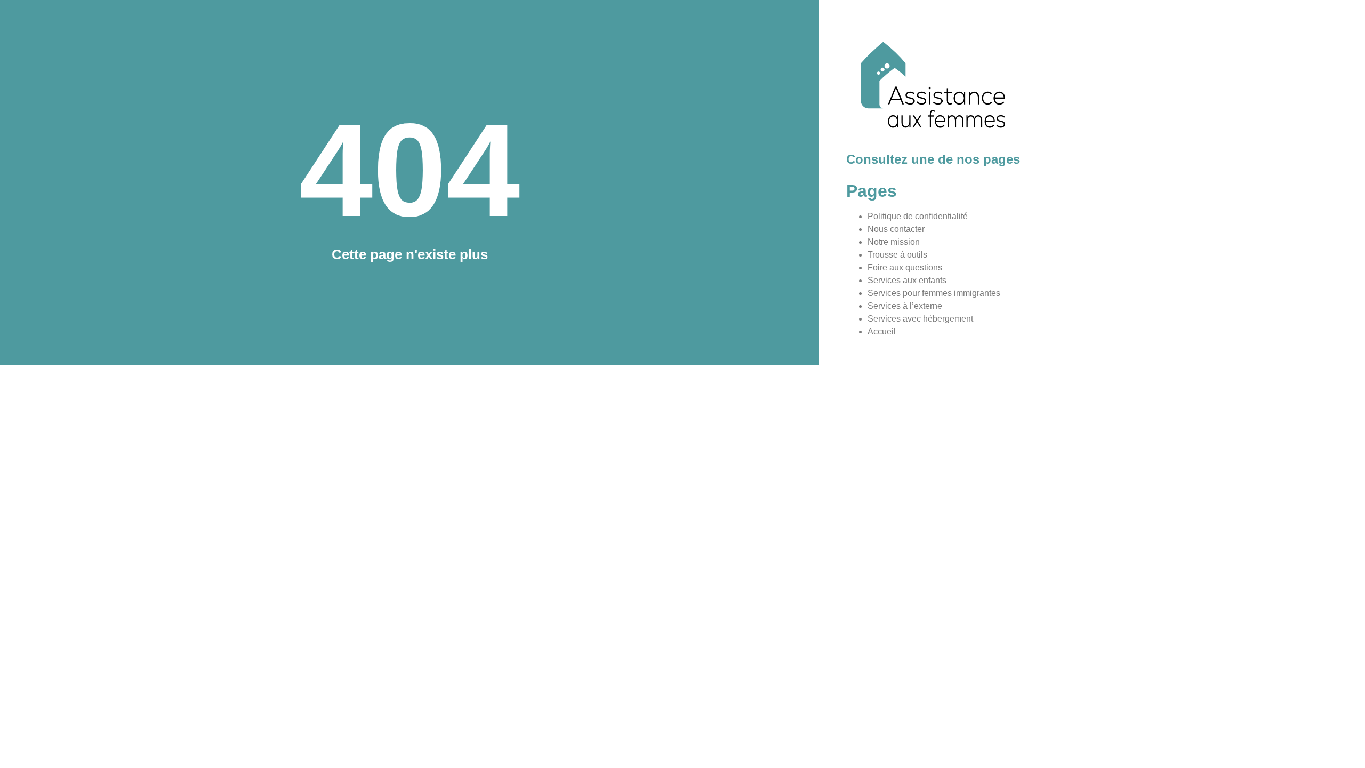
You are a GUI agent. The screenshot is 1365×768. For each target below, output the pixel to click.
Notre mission (894, 241)
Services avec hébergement (920, 318)
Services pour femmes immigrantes (934, 293)
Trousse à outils (897, 254)
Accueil (882, 331)
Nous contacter (896, 229)
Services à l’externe (905, 305)
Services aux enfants (907, 280)
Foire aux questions (905, 267)
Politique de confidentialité (918, 216)
